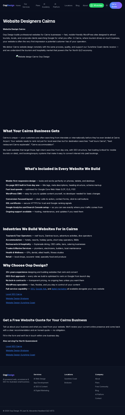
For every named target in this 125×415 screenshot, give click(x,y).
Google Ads (41, 289)
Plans (38, 5)
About (85, 5)
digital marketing (59, 289)
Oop (8, 5)
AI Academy (46, 5)
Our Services (26, 5)
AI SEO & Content (40, 387)
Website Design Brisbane (17, 298)
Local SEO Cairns (14, 294)
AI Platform (56, 5)
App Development (41, 383)
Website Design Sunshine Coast (20, 302)
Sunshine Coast (70, 379)
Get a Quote (114, 5)
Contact (98, 398)
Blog (77, 5)
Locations (68, 5)
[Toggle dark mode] (107, 5)
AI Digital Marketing (41, 390)
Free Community (101, 387)
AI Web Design (40, 379)
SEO (32, 289)
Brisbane (68, 383)
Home (18, 5)
